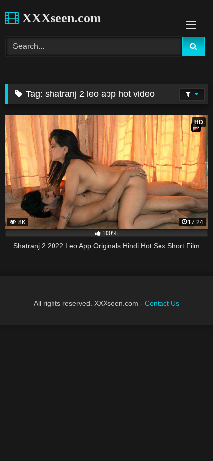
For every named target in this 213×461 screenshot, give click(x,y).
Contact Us (162, 303)
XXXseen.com (60, 18)
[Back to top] (182, 431)
